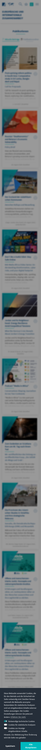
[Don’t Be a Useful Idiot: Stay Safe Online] (20, 260)
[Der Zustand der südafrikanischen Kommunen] (20, 198)
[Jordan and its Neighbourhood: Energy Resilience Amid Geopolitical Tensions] (20, 324)
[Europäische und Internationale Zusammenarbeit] (11, 4)
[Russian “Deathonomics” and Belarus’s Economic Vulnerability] (20, 138)
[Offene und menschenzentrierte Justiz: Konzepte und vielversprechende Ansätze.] (20, 585)
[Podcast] (20, 386)
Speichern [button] (10, 746)
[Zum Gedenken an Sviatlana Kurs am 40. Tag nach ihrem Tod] (20, 448)
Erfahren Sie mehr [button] (18, 717)
